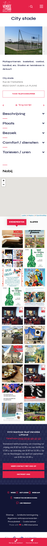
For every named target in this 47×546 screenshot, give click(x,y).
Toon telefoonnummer (23, 94)
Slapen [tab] (34, 222)
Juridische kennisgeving (27, 515)
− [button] (3, 184)
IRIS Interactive (31, 525)
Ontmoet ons (23, 474)
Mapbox (31, 215)
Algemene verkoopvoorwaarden (22, 518)
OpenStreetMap (41, 215)
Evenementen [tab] (16, 222)
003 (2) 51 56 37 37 (29, 438)
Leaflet (24, 215)
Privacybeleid (14, 522)
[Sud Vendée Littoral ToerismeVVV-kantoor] (7, 7)
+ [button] (3, 180)
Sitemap (10, 515)
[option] (23, 40)
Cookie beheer (29, 522)
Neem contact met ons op (23, 466)
